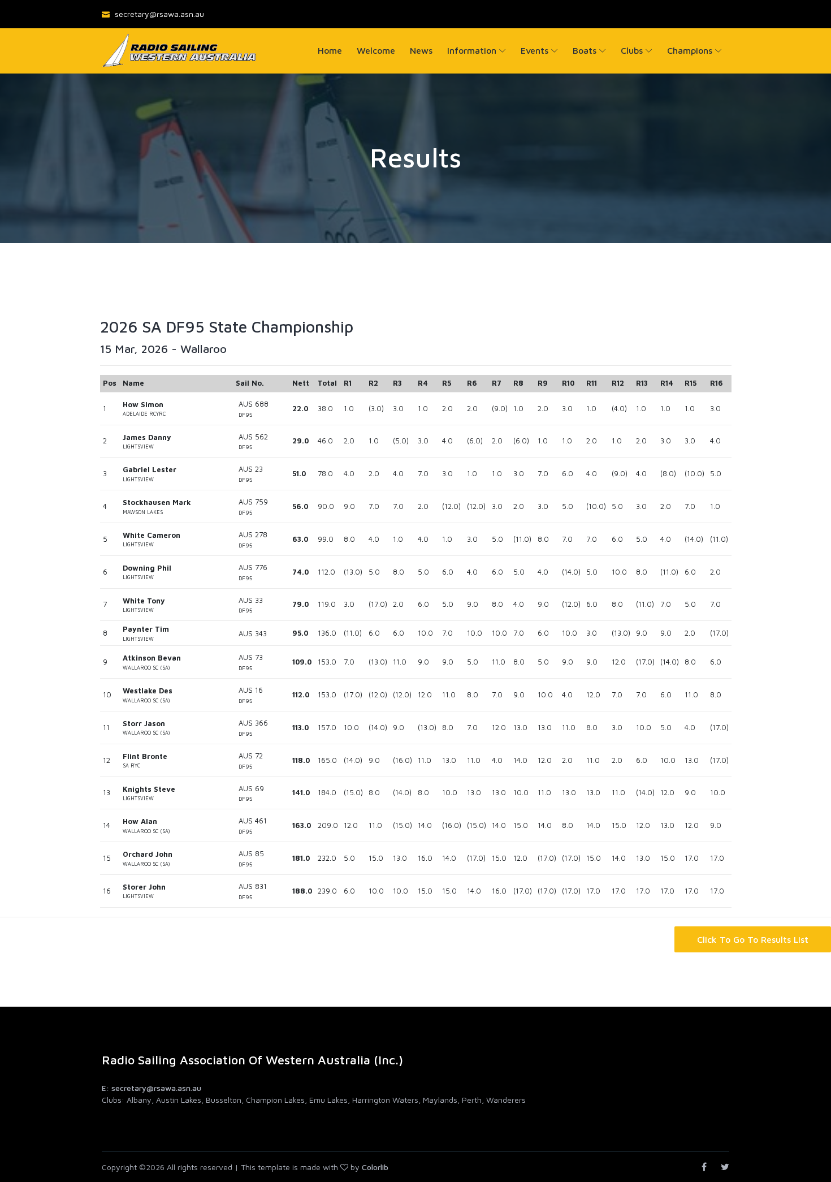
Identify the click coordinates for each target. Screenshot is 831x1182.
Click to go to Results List (752, 939)
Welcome (376, 50)
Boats (584, 50)
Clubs (632, 50)
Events (534, 50)
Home (330, 50)
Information (471, 50)
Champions (689, 50)
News (421, 50)
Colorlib (375, 1167)
